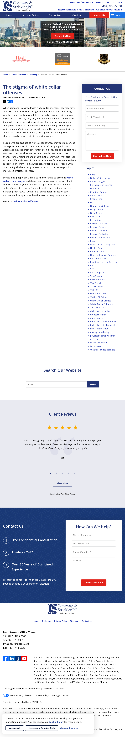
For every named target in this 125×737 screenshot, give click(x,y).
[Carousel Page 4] (69, 473)
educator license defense (103, 321)
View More (62, 483)
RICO (92, 265)
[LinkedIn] (12, 658)
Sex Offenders (97, 279)
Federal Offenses (99, 230)
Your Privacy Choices (21, 695)
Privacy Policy (60, 621)
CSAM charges (97, 181)
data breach (96, 318)
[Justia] (18, 658)
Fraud (93, 241)
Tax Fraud (95, 283)
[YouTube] (24, 658)
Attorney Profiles (31, 15)
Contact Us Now (62, 36)
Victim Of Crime (98, 297)
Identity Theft (97, 251)
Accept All (14, 728)
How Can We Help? (93, 526)
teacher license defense (102, 349)
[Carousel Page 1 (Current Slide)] (50, 473)
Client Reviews (62, 414)
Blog (92, 174)
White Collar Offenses (26, 201)
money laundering (99, 332)
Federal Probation (99, 233)
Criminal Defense (99, 192)
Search (93, 384)
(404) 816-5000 (111, 6)
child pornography (100, 311)
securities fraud (98, 342)
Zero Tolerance (98, 307)
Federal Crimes (98, 227)
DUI (92, 202)
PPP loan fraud (98, 258)
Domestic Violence (100, 206)
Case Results (78, 15)
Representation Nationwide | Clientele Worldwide (90, 9)
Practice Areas (55, 15)
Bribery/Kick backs (100, 178)
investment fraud (99, 328)
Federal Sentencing (100, 237)
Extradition (96, 219)
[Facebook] (6, 658)
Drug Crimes (96, 213)
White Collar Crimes (100, 300)
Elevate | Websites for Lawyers (101, 729)
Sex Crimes (96, 276)
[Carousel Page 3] (62, 473)
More (118, 15)
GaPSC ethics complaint (102, 244)
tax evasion (96, 346)
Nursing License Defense (103, 255)
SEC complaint (97, 272)
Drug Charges (97, 209)
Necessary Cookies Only (42, 728)
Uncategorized (98, 293)
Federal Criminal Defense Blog (24, 74)
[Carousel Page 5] (75, 473)
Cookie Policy (42, 695)
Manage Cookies (60, 695)
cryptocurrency (98, 314)
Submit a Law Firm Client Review (62, 494)
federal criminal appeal (102, 325)
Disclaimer (46, 621)
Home (9, 15)
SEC (92, 269)
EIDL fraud (95, 216)
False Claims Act (98, 223)
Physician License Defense (104, 262)
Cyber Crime (96, 195)
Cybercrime (96, 198)
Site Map (74, 621)
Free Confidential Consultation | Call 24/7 (96, 2)
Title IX (94, 290)
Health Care (96, 248)
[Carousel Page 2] (56, 473)
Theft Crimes (97, 286)
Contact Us (99, 15)
